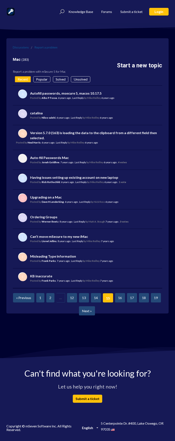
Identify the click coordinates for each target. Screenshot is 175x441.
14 (96, 298)
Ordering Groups (43, 217)
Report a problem (45, 47)
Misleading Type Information (53, 256)
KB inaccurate (41, 276)
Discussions (21, 47)
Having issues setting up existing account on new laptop (74, 177)
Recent (23, 79)
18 (144, 298)
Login (159, 12)
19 (156, 298)
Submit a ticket (131, 12)
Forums (106, 12)
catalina (36, 113)
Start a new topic (139, 65)
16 (120, 298)
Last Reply (78, 97)
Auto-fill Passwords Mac (49, 158)
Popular (42, 79)
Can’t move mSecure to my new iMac (59, 236)
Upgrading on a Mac (46, 197)
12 (72, 298)
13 (84, 298)
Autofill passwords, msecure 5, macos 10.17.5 (66, 93)
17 (132, 298)
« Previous (23, 298)
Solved (61, 79)
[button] (61, 11)
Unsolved (81, 79)
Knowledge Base (81, 12)
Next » (87, 311)
